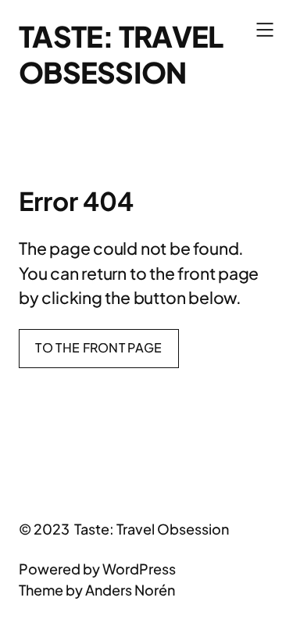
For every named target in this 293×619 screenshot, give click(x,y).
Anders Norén (130, 590)
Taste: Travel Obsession (121, 54)
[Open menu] (264, 29)
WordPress (139, 569)
